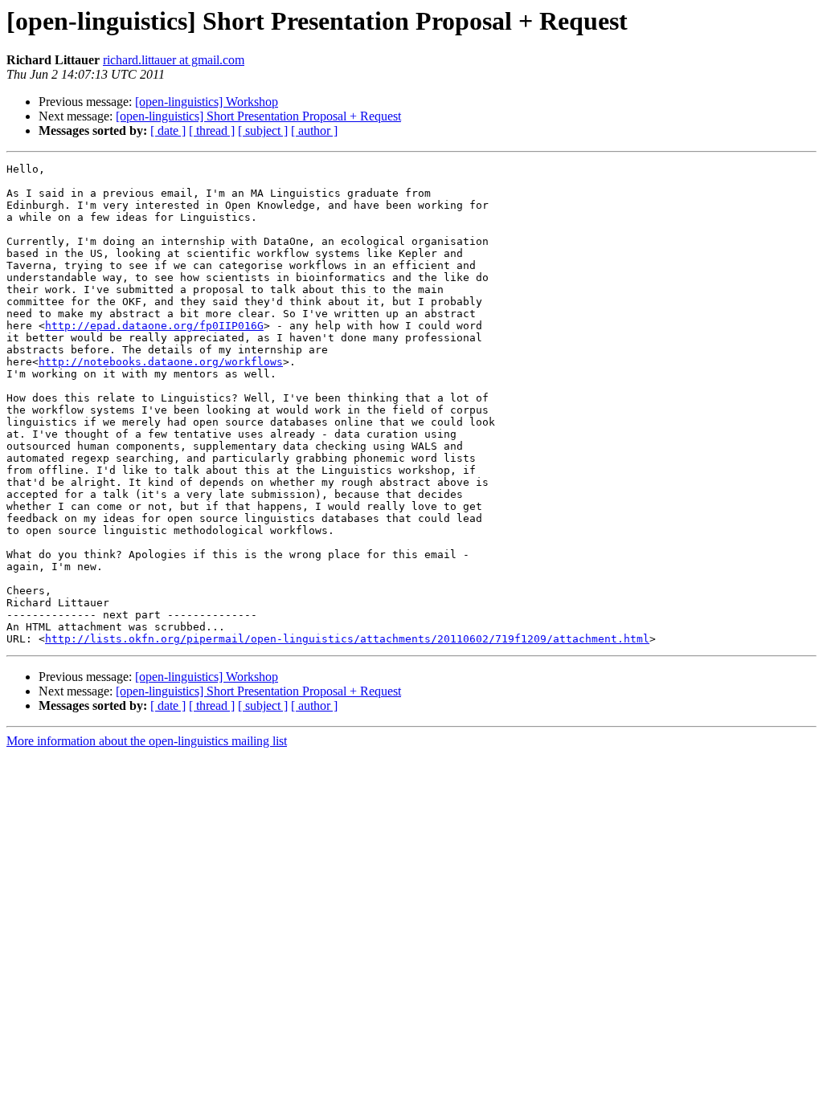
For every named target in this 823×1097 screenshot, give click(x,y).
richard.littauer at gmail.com (173, 60)
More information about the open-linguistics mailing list (146, 741)
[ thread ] (212, 130)
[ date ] (168, 130)
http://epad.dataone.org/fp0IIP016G (154, 326)
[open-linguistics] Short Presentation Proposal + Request (258, 116)
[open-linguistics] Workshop (206, 101)
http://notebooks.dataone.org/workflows (161, 362)
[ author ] (314, 130)
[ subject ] (263, 130)
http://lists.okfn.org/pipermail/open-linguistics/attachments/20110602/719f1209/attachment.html (347, 639)
